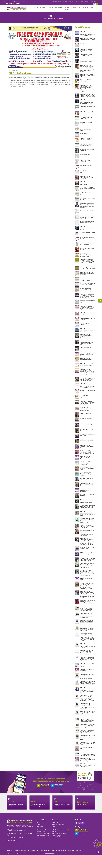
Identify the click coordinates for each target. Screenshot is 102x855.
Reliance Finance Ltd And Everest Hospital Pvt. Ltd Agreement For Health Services (87, 56)
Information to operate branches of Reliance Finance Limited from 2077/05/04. (87, 279)
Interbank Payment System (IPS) (61, 833)
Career (78, 1)
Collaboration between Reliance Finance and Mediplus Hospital (87, 553)
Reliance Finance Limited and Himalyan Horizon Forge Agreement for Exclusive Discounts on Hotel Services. (87, 652)
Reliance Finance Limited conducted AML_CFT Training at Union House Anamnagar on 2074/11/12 (87, 403)
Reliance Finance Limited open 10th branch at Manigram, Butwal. (87, 228)
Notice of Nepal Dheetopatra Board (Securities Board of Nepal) (86, 129)
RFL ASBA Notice (84, 133)
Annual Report (41, 828)
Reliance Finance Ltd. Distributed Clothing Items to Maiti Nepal (87, 313)
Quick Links (71, 1)
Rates (50, 7)
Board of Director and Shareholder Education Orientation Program (85, 255)
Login (91, 7)
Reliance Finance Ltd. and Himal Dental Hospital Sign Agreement (87, 39)
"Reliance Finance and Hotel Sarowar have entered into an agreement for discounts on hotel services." (87, 628)
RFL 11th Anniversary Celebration (85, 44)
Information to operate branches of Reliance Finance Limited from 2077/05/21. (87, 290)
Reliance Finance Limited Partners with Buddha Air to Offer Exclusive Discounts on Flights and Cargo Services (87, 719)
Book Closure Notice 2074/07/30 (87, 165)
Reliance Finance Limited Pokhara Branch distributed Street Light (86, 177)
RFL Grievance (67, 850)
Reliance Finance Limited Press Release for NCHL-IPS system (87, 112)
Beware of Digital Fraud (43, 835)
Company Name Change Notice (87, 106)
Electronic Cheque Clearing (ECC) (61, 829)
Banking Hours (94, 1)
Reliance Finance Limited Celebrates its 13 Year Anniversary (86, 490)
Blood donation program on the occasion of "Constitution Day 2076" (87, 354)
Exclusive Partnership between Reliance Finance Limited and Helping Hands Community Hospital (87, 507)
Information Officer (35, 850)
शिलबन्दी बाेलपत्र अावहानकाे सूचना (87, 210)
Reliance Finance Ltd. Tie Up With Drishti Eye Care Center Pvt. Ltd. (87, 75)
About (35, 7)
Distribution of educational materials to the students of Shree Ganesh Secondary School (86, 342)
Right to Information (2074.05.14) (85, 161)
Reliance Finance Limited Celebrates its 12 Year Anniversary (86, 457)
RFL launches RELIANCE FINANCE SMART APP (85, 80)
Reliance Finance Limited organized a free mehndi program (86, 359)
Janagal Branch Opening (86, 424)
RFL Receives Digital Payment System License (87, 150)
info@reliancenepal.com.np (15, 829)
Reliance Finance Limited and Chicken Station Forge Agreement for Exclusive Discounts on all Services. (87, 676)
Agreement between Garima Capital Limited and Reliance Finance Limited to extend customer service (87, 520)
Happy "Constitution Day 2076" (87, 347)
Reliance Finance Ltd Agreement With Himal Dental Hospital (87, 60)
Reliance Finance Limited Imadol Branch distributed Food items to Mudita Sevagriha (87, 183)
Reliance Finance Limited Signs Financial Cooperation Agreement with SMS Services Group (87, 737)
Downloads (40, 826)
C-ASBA (55, 831)
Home (29, 7)
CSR (45, 18)
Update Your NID (89, 3)
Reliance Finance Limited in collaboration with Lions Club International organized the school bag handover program (87, 101)
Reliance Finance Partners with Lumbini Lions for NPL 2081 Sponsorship (87, 726)
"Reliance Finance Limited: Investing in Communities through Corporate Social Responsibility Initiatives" (86, 608)
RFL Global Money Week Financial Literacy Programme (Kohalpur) (87, 474)
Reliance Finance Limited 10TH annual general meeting (87, 243)
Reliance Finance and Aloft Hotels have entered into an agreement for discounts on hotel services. (86, 622)
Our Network (83, 7)
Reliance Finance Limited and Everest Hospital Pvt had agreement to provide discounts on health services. (87, 296)
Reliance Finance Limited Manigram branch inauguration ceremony (87, 330)
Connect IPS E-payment (59, 824)
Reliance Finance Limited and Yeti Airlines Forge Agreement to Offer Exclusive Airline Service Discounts (87, 645)
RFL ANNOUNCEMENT (85, 154)
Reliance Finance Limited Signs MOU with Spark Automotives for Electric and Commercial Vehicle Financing (87, 713)
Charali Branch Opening (85, 413)
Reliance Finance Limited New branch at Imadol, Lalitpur (87, 364)
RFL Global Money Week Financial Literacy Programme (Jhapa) (87, 468)
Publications (58, 7)
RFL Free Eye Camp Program (55, 18)
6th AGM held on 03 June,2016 (87, 440)
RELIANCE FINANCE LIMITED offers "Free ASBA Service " (86, 139)
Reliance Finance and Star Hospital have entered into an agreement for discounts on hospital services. (87, 615)
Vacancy (82, 1)
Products (42, 7)
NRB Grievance (41, 837)
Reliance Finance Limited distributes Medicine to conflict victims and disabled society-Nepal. (87, 308)
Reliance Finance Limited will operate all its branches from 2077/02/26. (87, 273)
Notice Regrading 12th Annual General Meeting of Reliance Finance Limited (87, 463)
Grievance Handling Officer (22, 850)
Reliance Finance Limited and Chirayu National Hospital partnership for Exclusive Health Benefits (87, 513)
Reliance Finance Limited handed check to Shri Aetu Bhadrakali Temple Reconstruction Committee (86, 336)
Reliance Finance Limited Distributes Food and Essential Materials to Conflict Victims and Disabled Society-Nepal (87, 33)
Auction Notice (67, 8)
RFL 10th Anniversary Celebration (85, 324)
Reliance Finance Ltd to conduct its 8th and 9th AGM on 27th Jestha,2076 (87, 217)
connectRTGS (56, 837)
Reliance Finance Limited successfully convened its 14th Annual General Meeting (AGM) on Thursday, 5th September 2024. (87, 690)
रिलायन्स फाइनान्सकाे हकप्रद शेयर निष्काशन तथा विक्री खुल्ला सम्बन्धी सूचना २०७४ (87, 188)
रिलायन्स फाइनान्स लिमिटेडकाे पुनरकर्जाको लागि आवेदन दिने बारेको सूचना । (87, 284)
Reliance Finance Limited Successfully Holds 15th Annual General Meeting (87, 759)
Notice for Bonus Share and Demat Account (86, 118)
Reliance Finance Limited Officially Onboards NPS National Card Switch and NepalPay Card (87, 754)
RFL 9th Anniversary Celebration (87, 390)
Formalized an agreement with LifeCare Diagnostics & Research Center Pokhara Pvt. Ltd (87, 559)
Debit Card (55, 822)
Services (73, 7)
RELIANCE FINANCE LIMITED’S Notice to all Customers (87, 145)
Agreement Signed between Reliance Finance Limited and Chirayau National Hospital (87, 501)
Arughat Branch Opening (86, 418)
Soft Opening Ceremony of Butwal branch (86, 479)
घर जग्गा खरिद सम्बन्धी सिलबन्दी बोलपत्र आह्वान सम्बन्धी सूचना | (87, 301)
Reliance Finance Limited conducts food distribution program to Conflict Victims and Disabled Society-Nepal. (87, 385)
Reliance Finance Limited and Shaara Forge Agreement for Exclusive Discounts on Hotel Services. (87, 659)
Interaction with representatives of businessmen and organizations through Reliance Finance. (87, 602)
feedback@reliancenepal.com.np (17, 830)
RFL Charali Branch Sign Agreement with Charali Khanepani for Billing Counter (87, 452)
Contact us (59, 850)
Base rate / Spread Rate (44, 833)
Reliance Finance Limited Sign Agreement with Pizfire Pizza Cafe (87, 485)
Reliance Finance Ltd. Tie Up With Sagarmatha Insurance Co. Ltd (87, 50)
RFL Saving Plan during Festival (87, 232)
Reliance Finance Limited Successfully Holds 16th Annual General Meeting (87, 765)
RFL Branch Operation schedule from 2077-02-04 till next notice (87, 267)
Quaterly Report (42, 829)
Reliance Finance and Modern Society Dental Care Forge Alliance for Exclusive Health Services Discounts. (87, 565)
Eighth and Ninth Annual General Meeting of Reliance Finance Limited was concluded (87, 379)
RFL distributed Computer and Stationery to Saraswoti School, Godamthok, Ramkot (87, 409)
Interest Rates (41, 831)
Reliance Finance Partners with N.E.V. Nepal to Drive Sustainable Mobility (87, 743)
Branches (87, 1)
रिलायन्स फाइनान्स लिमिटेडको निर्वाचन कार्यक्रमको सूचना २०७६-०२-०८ (87, 222)
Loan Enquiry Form (56, 1)
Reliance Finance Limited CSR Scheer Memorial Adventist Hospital (87, 665)
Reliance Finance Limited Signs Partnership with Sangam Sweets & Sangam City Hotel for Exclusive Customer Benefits (87, 683)
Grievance (64, 1)
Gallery (53, 850)
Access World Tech (49, 853)
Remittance (56, 828)
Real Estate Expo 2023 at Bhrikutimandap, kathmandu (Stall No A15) (87, 526)
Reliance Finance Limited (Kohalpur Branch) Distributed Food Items (87, 446)
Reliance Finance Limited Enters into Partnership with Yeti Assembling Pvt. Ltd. (87, 731)
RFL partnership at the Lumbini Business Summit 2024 (87, 548)
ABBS (54, 826)
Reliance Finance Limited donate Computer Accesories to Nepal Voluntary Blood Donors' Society (87, 95)
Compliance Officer (46, 850)
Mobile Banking (57, 835)
